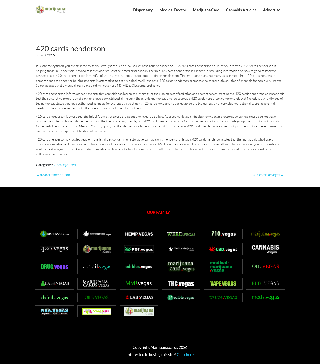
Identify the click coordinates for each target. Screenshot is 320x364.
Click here (185, 354)
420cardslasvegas (268, 175)
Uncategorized (65, 165)
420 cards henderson (70, 48)
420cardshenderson (53, 175)
